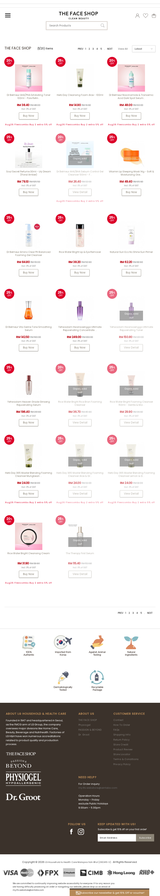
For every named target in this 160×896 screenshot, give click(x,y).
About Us (86, 714)
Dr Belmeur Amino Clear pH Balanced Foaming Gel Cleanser (29, 253)
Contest (118, 720)
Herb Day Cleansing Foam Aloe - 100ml (80, 95)
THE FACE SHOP (87, 720)
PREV (80, 48)
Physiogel (84, 725)
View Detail (80, 192)
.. (104, 48)
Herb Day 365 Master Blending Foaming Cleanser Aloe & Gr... (79, 474)
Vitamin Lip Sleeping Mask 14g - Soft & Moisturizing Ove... (131, 173)
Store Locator (121, 754)
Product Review (123, 749)
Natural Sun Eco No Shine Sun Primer (131, 252)
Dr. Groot (84, 734)
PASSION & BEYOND (90, 729)
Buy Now (28, 116)
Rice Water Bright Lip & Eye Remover (80, 252)
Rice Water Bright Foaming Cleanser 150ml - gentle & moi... (131, 403)
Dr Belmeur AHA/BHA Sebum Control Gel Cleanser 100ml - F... (80, 173)
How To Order (121, 725)
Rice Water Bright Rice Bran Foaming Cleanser (80, 403)
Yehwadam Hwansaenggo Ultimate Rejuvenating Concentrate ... (79, 328)
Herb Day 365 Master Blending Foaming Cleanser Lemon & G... (131, 474)
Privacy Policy (122, 764)
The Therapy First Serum (80, 553)
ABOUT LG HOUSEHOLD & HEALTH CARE (36, 714)
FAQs (116, 729)
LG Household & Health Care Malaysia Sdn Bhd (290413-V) (78, 862)
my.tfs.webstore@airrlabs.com (97, 787)
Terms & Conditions (126, 759)
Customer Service (129, 714)
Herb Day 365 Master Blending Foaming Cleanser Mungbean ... (28, 474)
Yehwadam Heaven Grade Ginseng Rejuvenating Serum (28, 403)
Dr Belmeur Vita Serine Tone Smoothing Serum (28, 328)
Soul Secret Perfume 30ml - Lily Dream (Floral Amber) (28, 173)
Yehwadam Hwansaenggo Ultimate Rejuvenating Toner (131, 328)
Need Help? (87, 777)
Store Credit (120, 744)
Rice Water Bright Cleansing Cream (28, 553)
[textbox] (77, 25)
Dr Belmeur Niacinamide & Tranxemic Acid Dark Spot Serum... (131, 96)
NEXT (110, 48)
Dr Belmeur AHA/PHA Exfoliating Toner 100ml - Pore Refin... (28, 96)
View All (123, 48)
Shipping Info (122, 734)
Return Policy (121, 739)
